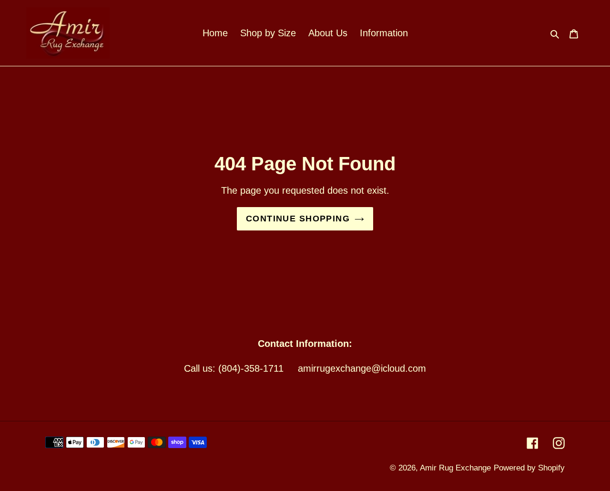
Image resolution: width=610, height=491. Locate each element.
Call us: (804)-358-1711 (234, 368)
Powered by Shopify (529, 467)
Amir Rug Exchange (455, 467)
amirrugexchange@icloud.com (362, 368)
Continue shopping (298, 218)
